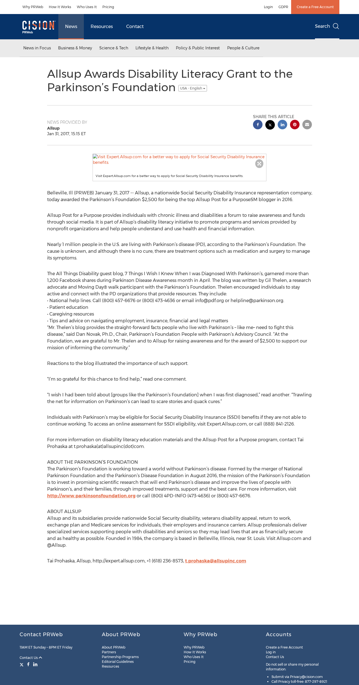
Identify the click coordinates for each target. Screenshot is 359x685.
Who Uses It (87, 7)
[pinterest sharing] (295, 125)
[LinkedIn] (35, 664)
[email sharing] (307, 125)
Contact (135, 26)
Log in (271, 652)
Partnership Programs (120, 657)
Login (268, 7)
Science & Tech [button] (113, 47)
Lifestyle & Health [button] (152, 47)
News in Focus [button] (37, 47)
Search (322, 26)
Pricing (108, 7)
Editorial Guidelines (118, 661)
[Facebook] (28, 664)
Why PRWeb (32, 7)
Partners (109, 652)
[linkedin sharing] (282, 125)
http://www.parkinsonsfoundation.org (91, 495)
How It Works (60, 7)
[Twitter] (22, 664)
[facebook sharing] (258, 125)
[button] (179, 159)
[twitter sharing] (270, 125)
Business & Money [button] (75, 47)
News (71, 26)
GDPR (283, 7)
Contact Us (29, 658)
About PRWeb (113, 647)
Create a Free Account (315, 7)
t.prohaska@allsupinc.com (215, 561)
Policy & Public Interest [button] (198, 47)
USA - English (191, 88)
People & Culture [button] (243, 47)
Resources (102, 26)
